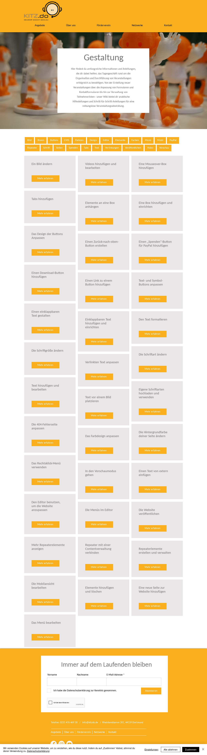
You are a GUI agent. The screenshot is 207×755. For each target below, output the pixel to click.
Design (93, 140)
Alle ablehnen (171, 749)
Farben (135, 140)
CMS (66, 140)
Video (150, 148)
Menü (148, 140)
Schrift (46, 148)
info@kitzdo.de (90, 722)
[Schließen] (203, 749)
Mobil (160, 140)
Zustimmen (190, 749)
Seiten (59, 148)
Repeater (32, 148)
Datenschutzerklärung (38, 751)
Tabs (86, 148)
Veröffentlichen (133, 148)
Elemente (120, 140)
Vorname (52, 675)
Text (97, 148)
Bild (29, 140)
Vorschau (164, 148)
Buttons (54, 140)
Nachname (82, 675)
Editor (106, 140)
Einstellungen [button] (151, 749)
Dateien (79, 140)
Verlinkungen (112, 148)
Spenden (73, 148)
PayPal (172, 140)
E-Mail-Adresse (115, 675)
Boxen (41, 140)
